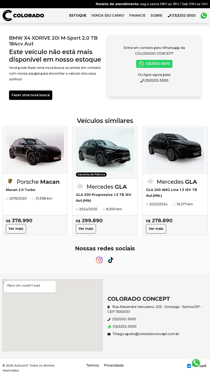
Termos (92, 365)
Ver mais (16, 229)
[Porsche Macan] (35, 150)
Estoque (77, 15)
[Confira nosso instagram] (99, 258)
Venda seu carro (107, 15)
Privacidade (114, 365)
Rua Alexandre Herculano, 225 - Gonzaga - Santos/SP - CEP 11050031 (154, 309)
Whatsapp (204, 16)
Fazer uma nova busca (31, 95)
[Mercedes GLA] (175, 150)
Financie (137, 15)
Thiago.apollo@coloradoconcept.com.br (145, 334)
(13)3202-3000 (157, 64)
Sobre (156, 15)
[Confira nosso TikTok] (110, 258)
